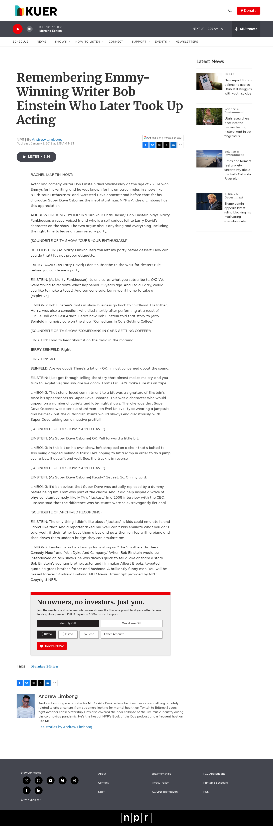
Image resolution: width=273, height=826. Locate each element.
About (102, 773)
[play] (17, 29)
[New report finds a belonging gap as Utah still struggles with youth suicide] (209, 81)
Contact (103, 782)
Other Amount (114, 634)
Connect (116, 41)
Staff (101, 791)
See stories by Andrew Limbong (65, 726)
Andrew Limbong (47, 139)
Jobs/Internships (161, 773)
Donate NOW (53, 646)
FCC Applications (214, 773)
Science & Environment (234, 110)
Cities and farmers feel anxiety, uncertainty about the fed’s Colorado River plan (237, 169)
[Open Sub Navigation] (31, 41)
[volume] (29, 29)
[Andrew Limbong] (26, 706)
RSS (206, 791)
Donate (250, 10)
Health (229, 74)
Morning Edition (44, 666)
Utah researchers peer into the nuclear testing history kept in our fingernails (237, 127)
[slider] (36, 29)
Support (139, 41)
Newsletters (187, 41)
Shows (61, 41)
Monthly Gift (68, 623)
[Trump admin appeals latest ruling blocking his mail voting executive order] (209, 201)
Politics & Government (233, 195)
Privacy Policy (159, 782)
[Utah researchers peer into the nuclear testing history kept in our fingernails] (209, 116)
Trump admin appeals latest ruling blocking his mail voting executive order (237, 212)
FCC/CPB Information (164, 791)
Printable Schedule (215, 782)
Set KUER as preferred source (164, 138)
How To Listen (88, 41)
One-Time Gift (131, 623)
